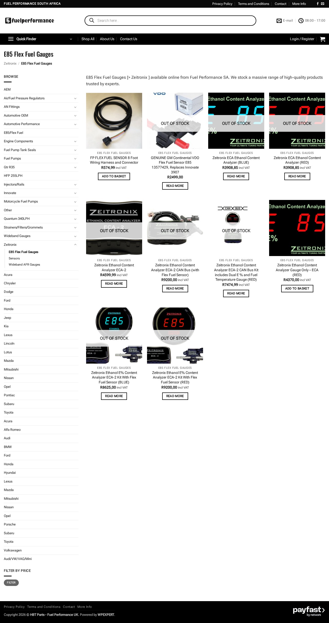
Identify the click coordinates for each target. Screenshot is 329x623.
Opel (7, 387)
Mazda (9, 361)
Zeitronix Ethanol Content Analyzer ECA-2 (114, 267)
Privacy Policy (222, 4)
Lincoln (9, 343)
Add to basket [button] (114, 176)
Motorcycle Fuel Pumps (21, 201)
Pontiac (9, 395)
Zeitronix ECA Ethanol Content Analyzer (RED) (297, 160)
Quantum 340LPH (17, 219)
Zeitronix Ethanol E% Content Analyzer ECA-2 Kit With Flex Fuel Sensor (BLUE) (114, 377)
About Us (107, 39)
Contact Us (128, 39)
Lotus (8, 352)
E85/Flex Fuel (13, 133)
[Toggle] (75, 98)
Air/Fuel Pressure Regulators (24, 98)
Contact (280, 4)
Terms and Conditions (253, 4)
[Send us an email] (322, 4)
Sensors (14, 258)
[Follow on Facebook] (317, 4)
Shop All (87, 39)
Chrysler (10, 283)
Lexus (8, 335)
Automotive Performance (22, 124)
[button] (40, 39)
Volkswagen (13, 550)
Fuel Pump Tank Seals (20, 150)
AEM (7, 89)
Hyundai (10, 473)
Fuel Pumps (12, 158)
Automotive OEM (16, 115)
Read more (175, 186)
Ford (7, 300)
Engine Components (18, 141)
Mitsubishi (11, 369)
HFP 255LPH (13, 176)
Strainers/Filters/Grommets (23, 227)
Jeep (7, 318)
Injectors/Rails (14, 184)
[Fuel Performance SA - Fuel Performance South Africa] (29, 20)
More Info (299, 4)
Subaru (9, 404)
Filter (11, 582)
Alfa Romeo (12, 430)
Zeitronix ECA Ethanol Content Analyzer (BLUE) (236, 160)
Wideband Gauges (17, 236)
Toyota (8, 412)
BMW (8, 447)
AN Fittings (12, 107)
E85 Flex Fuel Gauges (23, 252)
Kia (6, 326)
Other (8, 210)
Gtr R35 (9, 167)
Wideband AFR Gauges (24, 264)
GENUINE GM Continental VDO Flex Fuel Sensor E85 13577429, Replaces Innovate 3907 (175, 165)
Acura (8, 275)
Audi (7, 438)
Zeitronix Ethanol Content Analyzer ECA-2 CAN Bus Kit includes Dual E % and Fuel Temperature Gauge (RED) (236, 272)
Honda (8, 309)
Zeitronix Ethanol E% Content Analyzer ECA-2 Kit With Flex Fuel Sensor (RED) (175, 377)
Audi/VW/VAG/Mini (18, 559)
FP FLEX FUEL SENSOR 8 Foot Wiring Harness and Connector (114, 160)
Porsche (10, 524)
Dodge (8, 292)
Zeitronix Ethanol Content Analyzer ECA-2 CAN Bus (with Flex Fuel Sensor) (175, 270)
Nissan (9, 378)
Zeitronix (10, 63)
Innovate (10, 193)
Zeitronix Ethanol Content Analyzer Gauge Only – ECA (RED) (297, 270)
